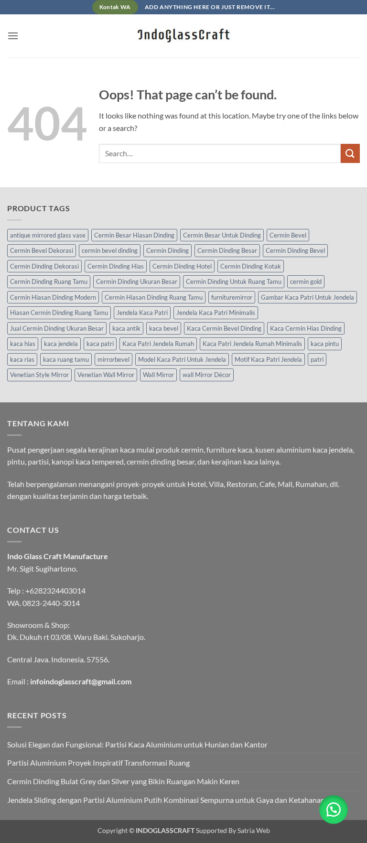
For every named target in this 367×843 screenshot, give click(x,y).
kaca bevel (163, 328)
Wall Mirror (158, 374)
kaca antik (126, 328)
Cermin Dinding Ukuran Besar (136, 281)
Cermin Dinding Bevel (295, 250)
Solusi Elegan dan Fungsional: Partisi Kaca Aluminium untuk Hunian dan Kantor (137, 744)
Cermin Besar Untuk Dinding (222, 235)
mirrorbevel (113, 359)
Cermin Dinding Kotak (250, 266)
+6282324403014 (55, 590)
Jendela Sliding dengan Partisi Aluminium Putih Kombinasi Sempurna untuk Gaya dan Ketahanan (166, 799)
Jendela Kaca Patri (142, 312)
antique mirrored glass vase (48, 235)
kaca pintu (325, 343)
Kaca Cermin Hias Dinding (306, 328)
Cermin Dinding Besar (227, 250)
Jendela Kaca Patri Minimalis (215, 312)
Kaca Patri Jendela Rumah (158, 343)
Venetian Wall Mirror (105, 374)
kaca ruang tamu (66, 359)
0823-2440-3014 (51, 602)
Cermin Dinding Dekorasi (44, 266)
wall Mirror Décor (207, 374)
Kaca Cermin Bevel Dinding (224, 328)
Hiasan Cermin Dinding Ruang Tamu (59, 312)
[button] (13, 35)
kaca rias (22, 359)
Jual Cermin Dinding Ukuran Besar (57, 328)
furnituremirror (231, 297)
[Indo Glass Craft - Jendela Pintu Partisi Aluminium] (183, 35)
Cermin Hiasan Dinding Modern (53, 297)
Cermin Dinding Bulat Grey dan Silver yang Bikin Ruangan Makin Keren (123, 781)
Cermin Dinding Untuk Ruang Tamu (233, 281)
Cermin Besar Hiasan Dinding (134, 235)
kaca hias (22, 343)
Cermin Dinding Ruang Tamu (48, 281)
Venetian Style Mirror (39, 374)
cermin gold (306, 281)
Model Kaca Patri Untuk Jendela (182, 359)
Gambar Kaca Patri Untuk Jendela (307, 297)
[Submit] (350, 153)
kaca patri (100, 343)
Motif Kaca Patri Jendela (268, 359)
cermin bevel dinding (110, 250)
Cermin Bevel (288, 235)
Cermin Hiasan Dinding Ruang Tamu (154, 297)
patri (317, 359)
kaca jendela (61, 343)
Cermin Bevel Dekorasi (41, 250)
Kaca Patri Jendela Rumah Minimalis (252, 343)
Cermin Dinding (167, 250)
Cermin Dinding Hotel (182, 266)
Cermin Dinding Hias (115, 266)
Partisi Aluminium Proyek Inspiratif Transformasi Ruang (98, 762)
